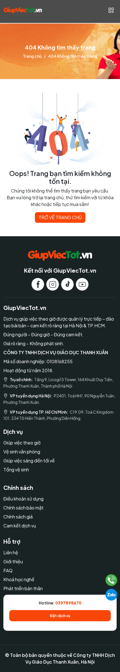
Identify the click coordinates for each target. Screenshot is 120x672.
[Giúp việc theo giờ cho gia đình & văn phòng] (22, 10)
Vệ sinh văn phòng (21, 452)
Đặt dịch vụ (60, 615)
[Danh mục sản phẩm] (111, 10)
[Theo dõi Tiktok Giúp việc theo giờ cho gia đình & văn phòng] (67, 284)
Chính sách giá (18, 517)
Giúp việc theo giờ (21, 443)
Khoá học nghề (18, 579)
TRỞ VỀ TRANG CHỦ (60, 217)
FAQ (8, 570)
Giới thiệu (13, 561)
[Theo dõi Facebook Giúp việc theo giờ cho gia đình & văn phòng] (38, 284)
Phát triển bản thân (23, 588)
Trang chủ (32, 56)
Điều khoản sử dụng (23, 499)
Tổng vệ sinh (16, 469)
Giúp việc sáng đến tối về (29, 461)
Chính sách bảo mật (23, 508)
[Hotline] (111, 580)
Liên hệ (10, 552)
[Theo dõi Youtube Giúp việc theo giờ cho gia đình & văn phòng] (82, 284)
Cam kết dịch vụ (19, 526)
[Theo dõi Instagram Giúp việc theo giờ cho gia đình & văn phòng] (52, 284)
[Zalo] (111, 595)
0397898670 (68, 602)
